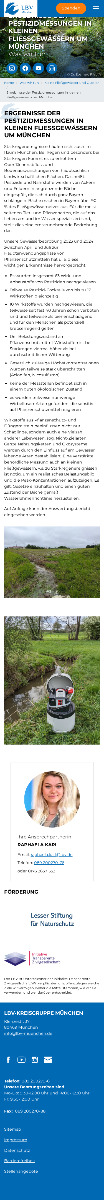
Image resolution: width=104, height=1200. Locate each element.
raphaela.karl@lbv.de (52, 854)
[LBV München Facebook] (25, 68)
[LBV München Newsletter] (51, 68)
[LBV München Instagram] (11, 68)
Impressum (15, 1139)
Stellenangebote (21, 1171)
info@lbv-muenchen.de (28, 1033)
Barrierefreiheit (19, 1160)
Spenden (71, 8)
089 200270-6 (36, 1081)
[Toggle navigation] (95, 8)
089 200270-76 (49, 862)
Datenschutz (17, 1150)
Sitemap (12, 1129)
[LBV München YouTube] (38, 68)
